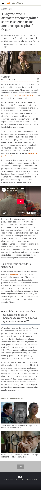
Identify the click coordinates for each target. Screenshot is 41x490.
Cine (20, 467)
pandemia (14, 274)
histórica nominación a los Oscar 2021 (20, 95)
